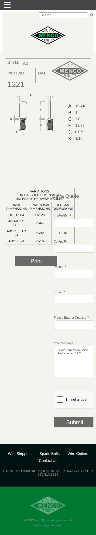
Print (36, 261)
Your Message (63, 343)
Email (58, 292)
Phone (58, 267)
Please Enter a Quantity (70, 317)
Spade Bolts (49, 454)
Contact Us (48, 461)
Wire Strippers (19, 454)
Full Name (61, 216)
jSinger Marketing (52, 525)
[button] (8, 5)
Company (60, 241)
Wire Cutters (78, 454)
